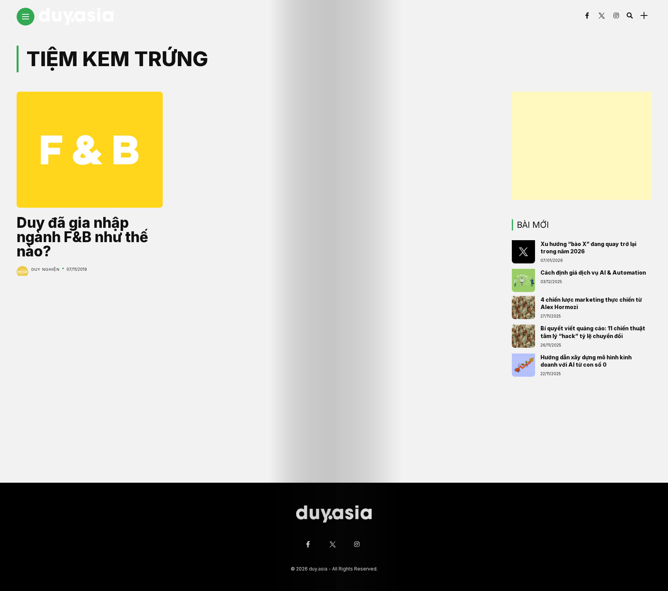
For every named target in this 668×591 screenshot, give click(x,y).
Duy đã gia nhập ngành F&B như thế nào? (82, 237)
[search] (630, 15)
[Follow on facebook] (587, 15)
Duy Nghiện (45, 269)
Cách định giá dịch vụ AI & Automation (593, 272)
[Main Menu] (25, 16)
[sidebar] (644, 15)
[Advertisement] (581, 146)
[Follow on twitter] (601, 15)
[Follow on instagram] (616, 15)
